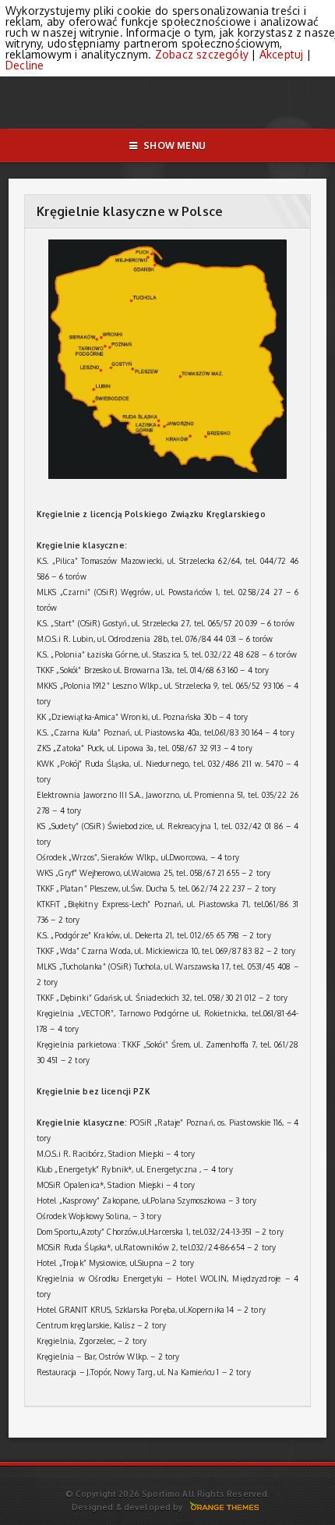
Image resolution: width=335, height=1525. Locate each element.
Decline (24, 65)
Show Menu (174, 145)
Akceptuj (281, 54)
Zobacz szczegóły (202, 54)
